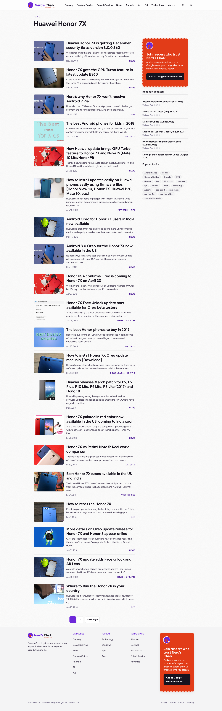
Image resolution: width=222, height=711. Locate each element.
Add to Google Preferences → (165, 76)
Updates (130, 320)
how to (131, 373)
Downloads (117, 373)
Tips (133, 114)
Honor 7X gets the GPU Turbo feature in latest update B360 (99, 72)
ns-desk (181, 181)
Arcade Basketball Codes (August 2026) (162, 101)
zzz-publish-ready (152, 198)
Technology (157, 5)
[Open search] (183, 5)
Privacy (164, 702)
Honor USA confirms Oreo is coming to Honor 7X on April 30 (99, 278)
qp (145, 185)
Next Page (92, 619)
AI (139, 5)
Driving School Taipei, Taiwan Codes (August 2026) (165, 156)
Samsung (177, 185)
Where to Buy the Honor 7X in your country (95, 588)
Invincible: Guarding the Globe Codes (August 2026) (161, 143)
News (119, 5)
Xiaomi (147, 190)
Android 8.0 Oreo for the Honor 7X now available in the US (99, 248)
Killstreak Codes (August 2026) (158, 121)
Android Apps (150, 172)
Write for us (136, 650)
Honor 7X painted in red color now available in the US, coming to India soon (99, 419)
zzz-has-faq (149, 194)
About (181, 702)
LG (157, 181)
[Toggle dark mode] (191, 5)
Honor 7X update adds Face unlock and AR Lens (98, 561)
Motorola (168, 181)
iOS (146, 5)
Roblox (155, 185)
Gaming (69, 5)
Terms (173, 702)
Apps (104, 656)
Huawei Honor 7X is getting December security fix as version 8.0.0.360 (98, 45)
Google (167, 177)
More (170, 5)
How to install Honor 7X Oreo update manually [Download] (97, 357)
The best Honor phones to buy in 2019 (98, 329)
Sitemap (190, 702)
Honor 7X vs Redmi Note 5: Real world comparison (98, 449)
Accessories (128, 495)
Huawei (147, 181)
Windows (106, 645)
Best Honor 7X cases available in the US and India (99, 476)
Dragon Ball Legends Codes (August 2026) (163, 131)
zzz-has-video (166, 194)
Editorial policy (138, 656)
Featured (130, 136)
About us (135, 639)
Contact (135, 645)
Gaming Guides (85, 5)
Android (130, 5)
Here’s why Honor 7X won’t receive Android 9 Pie (95, 98)
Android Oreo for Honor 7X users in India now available (100, 221)
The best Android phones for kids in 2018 (100, 123)
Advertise (135, 661)
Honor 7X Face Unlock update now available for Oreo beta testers (95, 305)
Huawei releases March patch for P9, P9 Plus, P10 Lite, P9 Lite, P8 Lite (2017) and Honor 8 (99, 386)
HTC (178, 177)
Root (166, 185)
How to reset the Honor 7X (88, 504)
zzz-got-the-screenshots (167, 190)
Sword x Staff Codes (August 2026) (160, 111)
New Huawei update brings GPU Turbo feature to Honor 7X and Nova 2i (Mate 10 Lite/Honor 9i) (98, 153)
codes (165, 172)
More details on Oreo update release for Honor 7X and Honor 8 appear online (99, 531)
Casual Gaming (105, 5)
